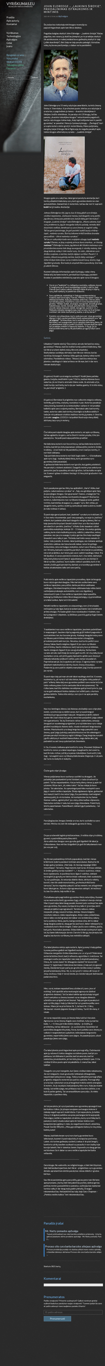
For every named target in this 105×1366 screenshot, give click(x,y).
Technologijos (13, 36)
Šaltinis (47, 338)
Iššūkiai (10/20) (14, 61)
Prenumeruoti (57, 1318)
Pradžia (10, 17)
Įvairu (9, 46)
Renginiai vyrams (15, 55)
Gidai (9, 42)
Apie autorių (12, 20)
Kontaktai (11, 24)
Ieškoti (35, 77)
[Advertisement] (73, 1346)
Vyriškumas (12, 32)
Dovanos (11, 68)
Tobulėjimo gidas (15, 65)
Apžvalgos (11, 39)
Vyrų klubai (12, 58)
